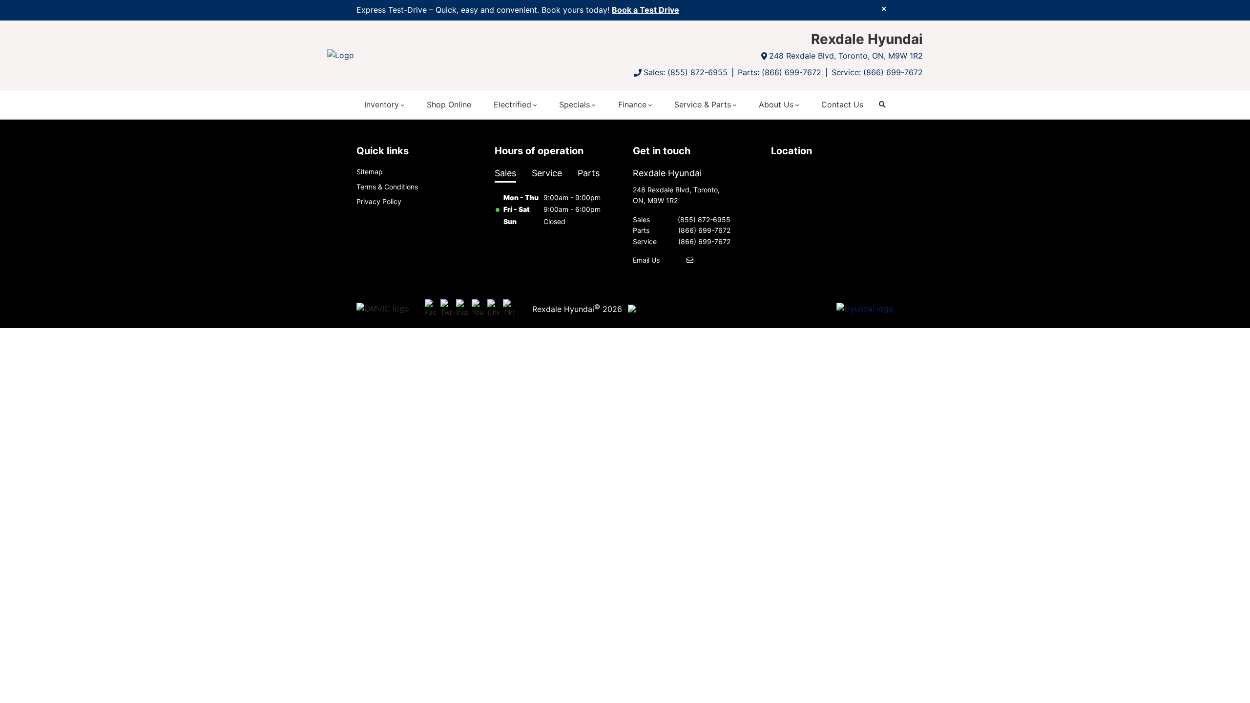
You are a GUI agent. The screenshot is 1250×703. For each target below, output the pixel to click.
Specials (574, 104)
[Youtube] (477, 308)
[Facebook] (431, 308)
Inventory (381, 104)
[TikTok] (509, 308)
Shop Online (449, 104)
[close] (884, 8)
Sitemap (369, 171)
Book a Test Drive (645, 10)
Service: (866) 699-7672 (877, 72)
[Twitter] (446, 308)
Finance (632, 104)
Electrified (512, 104)
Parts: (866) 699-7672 (779, 72)
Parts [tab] (589, 173)
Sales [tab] (505, 173)
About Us (776, 104)
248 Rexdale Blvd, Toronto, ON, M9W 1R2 (846, 56)
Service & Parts (702, 104)
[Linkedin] (493, 308)
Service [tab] (547, 173)
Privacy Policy (378, 201)
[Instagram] (462, 308)
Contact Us (842, 104)
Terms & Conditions (387, 187)
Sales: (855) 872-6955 (686, 72)
